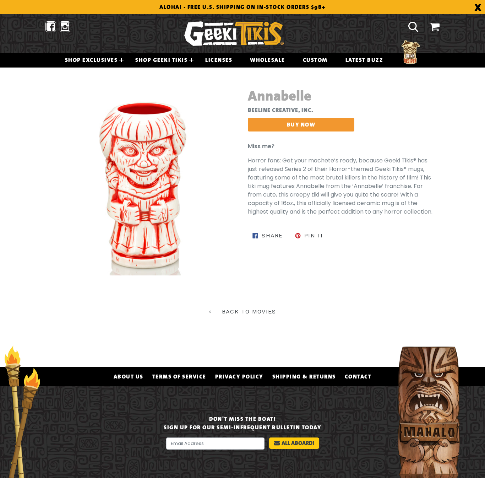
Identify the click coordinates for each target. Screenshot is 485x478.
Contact (358, 376)
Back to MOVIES (247, 311)
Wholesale (267, 60)
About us (128, 376)
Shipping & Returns (304, 376)
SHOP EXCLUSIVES (91, 60)
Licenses (218, 60)
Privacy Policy (239, 376)
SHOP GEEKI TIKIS (161, 60)
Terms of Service (179, 376)
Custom (315, 60)
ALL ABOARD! (298, 443)
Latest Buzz (364, 60)
